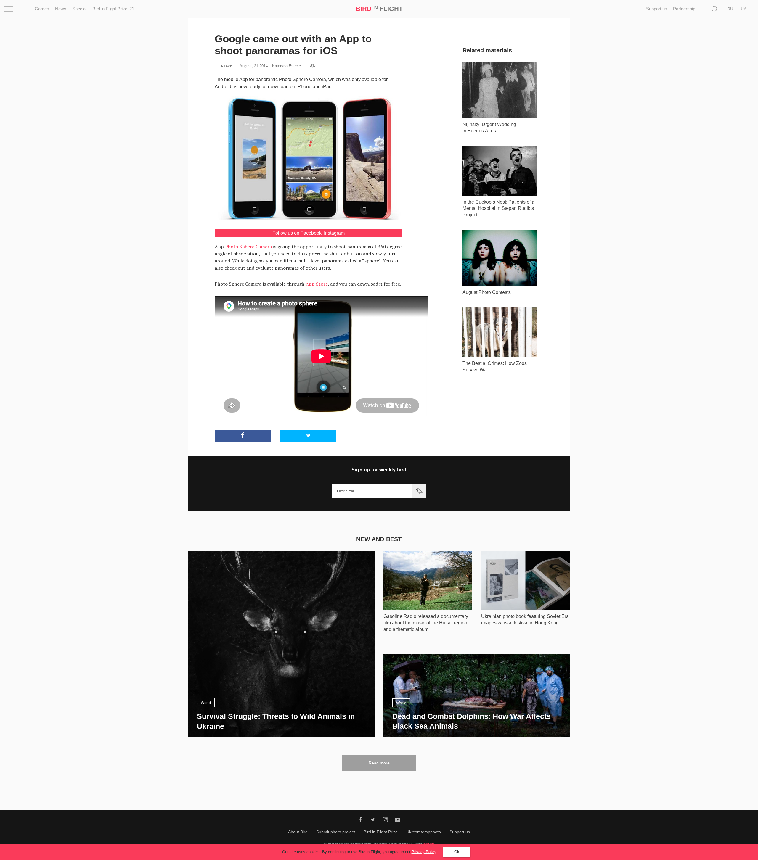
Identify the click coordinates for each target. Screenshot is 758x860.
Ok (456, 852)
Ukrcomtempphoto (423, 832)
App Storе (317, 284)
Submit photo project (335, 832)
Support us (656, 8)
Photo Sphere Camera (248, 246)
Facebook (311, 233)
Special (79, 8)
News (60, 8)
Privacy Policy (424, 852)
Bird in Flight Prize (381, 832)
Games (42, 8)
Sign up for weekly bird (379, 469)
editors (428, 844)
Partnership (684, 8)
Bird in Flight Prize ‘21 (113, 8)
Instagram (334, 233)
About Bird (298, 832)
